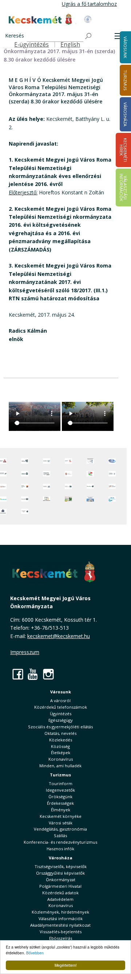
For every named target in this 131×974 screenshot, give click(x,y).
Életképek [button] (60, 752)
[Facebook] (17, 674)
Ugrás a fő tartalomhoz (89, 3)
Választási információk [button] (61, 918)
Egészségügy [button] (60, 720)
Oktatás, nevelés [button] (60, 733)
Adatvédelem (60, 899)
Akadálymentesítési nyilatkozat (60, 925)
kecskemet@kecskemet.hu (58, 636)
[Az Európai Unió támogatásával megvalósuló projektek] (90, 461)
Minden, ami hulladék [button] (60, 765)
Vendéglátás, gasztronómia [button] (60, 829)
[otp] (68, 499)
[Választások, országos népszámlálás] (90, 473)
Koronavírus (60, 759)
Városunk (60, 691)
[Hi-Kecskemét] (112, 461)
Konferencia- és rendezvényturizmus (60, 842)
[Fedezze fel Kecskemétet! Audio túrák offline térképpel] (24, 486)
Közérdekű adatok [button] (60, 892)
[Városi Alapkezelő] (112, 486)
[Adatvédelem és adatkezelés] (46, 461)
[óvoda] (46, 499)
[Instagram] (48, 674)
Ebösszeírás (60, 938)
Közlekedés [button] (60, 740)
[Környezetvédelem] (24, 499)
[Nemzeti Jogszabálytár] (68, 473)
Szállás (60, 835)
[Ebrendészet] (90, 486)
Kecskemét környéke (61, 816)
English (70, 44)
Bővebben (35, 952)
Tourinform (60, 783)
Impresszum (24, 652)
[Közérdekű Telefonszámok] (24, 461)
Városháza (60, 857)
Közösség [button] (60, 746)
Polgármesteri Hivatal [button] (60, 886)
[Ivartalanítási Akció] (24, 511)
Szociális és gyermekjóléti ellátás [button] (60, 726)
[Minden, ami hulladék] (24, 473)
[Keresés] (88, 36)
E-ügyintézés (31, 44)
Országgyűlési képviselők (60, 873)
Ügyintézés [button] (60, 713)
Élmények (60, 809)
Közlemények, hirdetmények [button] (60, 912)
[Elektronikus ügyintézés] (68, 461)
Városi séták (60, 822)
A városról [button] (60, 700)
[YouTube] (33, 674)
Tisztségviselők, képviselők (61, 866)
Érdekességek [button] (60, 803)
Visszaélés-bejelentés (61, 931)
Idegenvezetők (60, 790)
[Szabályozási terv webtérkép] (112, 473)
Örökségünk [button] (60, 796)
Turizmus (60, 774)
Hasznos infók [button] (60, 848)
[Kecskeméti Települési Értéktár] (46, 486)
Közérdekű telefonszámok (60, 707)
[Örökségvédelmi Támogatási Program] (46, 473)
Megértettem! (66, 965)
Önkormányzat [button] (60, 879)
